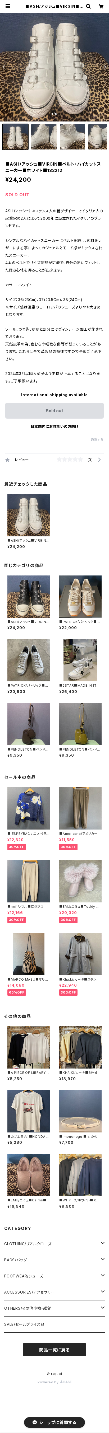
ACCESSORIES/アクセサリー (29, 1292)
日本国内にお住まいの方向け (54, 426)
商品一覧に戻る (54, 1349)
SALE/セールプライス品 (24, 1324)
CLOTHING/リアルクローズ (28, 1244)
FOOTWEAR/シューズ (23, 1276)
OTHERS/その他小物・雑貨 (27, 1308)
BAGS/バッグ (15, 1260)
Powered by (49, 1382)
